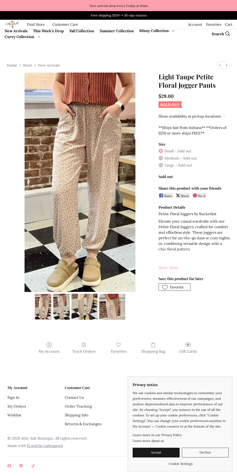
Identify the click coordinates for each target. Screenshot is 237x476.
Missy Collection (154, 30)
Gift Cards (188, 351)
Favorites (213, 24)
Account (195, 24)
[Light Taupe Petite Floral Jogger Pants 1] (61, 307)
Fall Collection (81, 31)
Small (178, 151)
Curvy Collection (19, 36)
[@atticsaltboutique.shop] (21, 466)
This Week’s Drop (48, 31)
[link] (181, 461)
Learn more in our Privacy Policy (157, 435)
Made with (35, 445)
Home (12, 65)
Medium (181, 158)
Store (27, 65)
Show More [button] (168, 267)
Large (178, 165)
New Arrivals (16, 31)
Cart (228, 24)
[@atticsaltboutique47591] (33, 466)
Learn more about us (148, 441)
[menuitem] (220, 65)
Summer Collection (117, 31)
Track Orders (83, 351)
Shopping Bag (153, 351)
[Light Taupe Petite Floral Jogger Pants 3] (112, 307)
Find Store (36, 24)
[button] (175, 287)
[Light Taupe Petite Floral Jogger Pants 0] (43, 307)
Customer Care (65, 24)
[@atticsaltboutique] (9, 466)
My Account (49, 351)
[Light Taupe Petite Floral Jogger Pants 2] (84, 307)
